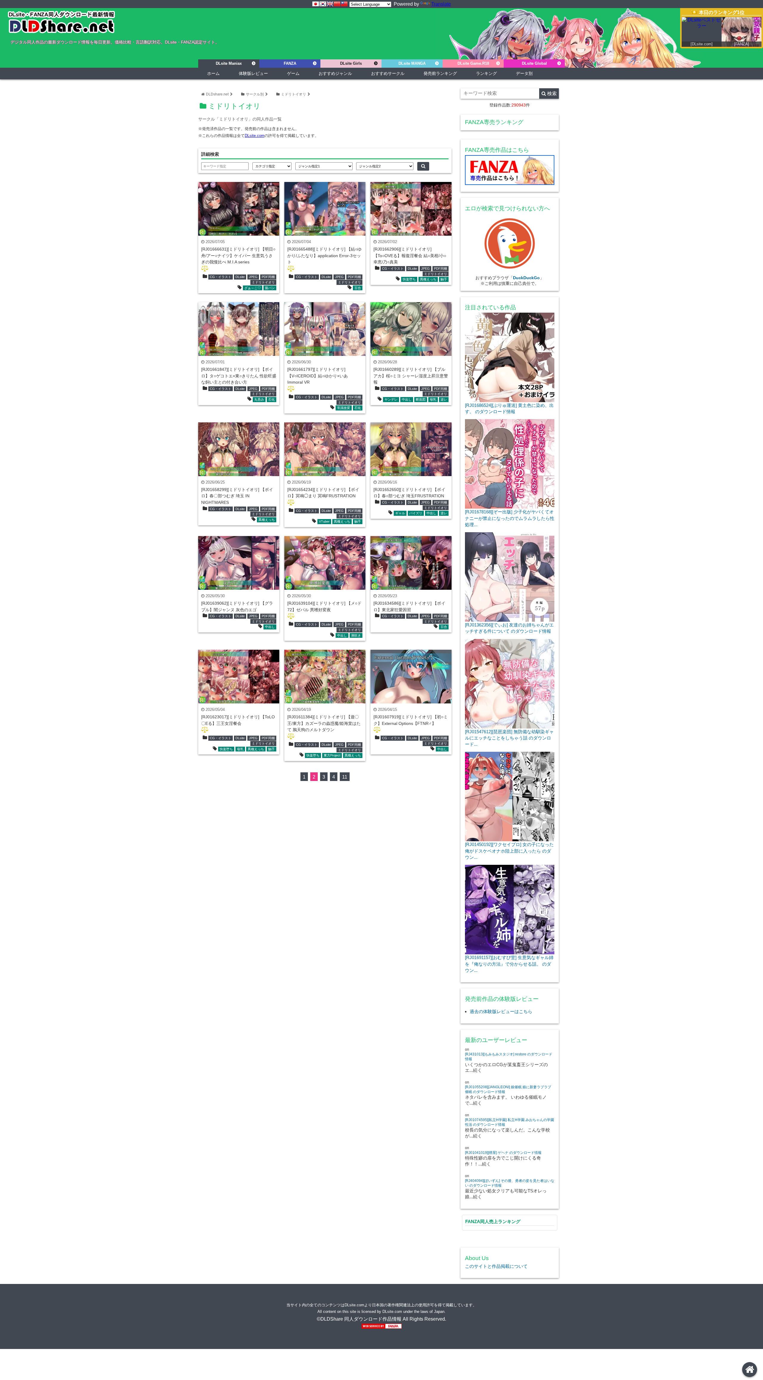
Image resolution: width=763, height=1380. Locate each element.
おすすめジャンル (335, 73)
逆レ (444, 399)
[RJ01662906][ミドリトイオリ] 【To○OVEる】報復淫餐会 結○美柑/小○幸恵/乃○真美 (409, 255)
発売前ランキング (440, 73)
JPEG (253, 277)
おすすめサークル (387, 73)
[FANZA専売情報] (509, 171)
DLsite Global (534, 63)
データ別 (524, 73)
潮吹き (356, 635)
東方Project (332, 755)
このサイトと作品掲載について (496, 1266)
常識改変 (343, 408)
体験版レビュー (253, 73)
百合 (357, 288)
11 (344, 776)
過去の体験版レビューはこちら (501, 1011)
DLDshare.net (217, 94)
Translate (441, 4)
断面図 (421, 399)
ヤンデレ (391, 399)
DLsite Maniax (229, 63)
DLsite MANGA (412, 63)
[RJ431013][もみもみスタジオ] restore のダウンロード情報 (508, 1056)
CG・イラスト (220, 277)
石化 (271, 399)
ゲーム (293, 73)
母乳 (433, 399)
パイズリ (415, 513)
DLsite (240, 277)
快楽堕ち (409, 279)
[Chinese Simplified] (337, 3)
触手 (444, 279)
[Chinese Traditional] (344, 3)
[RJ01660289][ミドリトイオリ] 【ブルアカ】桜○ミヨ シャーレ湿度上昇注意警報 (410, 376)
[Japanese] (315, 3)
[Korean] (323, 3)
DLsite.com (254, 135)
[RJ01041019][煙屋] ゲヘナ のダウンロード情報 (503, 1153)
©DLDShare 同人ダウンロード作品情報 (359, 1319)
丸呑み (259, 399)
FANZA (290, 63)
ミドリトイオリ (293, 94)
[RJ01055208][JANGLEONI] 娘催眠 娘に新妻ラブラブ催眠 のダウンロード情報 (508, 1089)
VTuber (324, 521)
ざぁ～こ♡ (252, 288)
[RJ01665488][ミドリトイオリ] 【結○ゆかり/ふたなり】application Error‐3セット (324, 255)
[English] (330, 3)
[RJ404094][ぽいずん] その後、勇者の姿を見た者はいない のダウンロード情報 (509, 1183)
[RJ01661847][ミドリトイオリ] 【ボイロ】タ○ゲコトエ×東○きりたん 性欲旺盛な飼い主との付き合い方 (238, 376)
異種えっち (428, 279)
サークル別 (255, 94)
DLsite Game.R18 (473, 63)
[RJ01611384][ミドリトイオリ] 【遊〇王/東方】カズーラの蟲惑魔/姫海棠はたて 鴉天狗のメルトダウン (324, 723)
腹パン (270, 288)
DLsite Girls (351, 63)
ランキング (486, 73)
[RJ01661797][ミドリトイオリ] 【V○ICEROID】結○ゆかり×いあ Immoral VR (317, 376)
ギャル (400, 513)
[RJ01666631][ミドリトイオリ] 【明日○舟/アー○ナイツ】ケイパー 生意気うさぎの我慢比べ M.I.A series (238, 255)
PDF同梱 (268, 277)
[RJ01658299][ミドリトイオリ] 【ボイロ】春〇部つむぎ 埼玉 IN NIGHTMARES (237, 496)
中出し (407, 399)
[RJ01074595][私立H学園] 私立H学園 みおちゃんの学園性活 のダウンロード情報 (509, 1122)
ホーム (213, 73)
